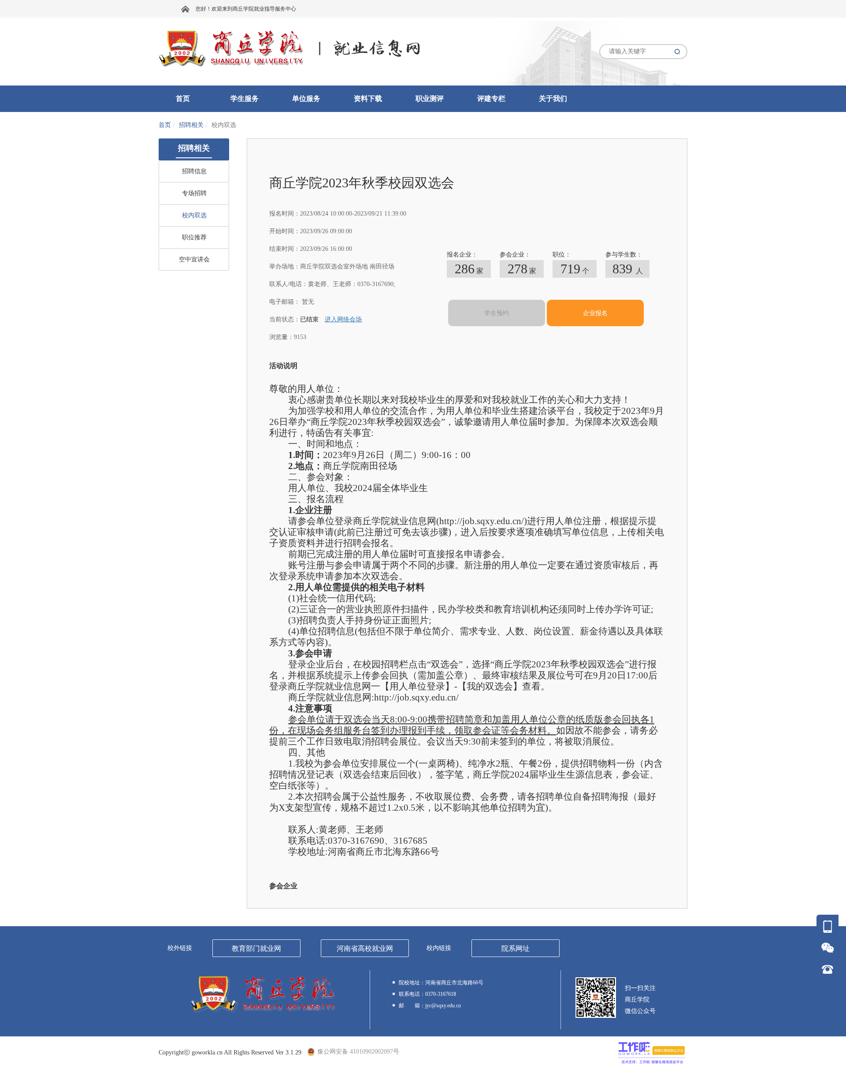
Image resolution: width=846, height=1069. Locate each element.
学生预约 (496, 313)
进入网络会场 (343, 319)
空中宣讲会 (194, 259)
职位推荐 (194, 237)
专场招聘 (194, 193)
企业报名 (595, 313)
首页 (165, 125)
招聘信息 (194, 171)
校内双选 (194, 215)
